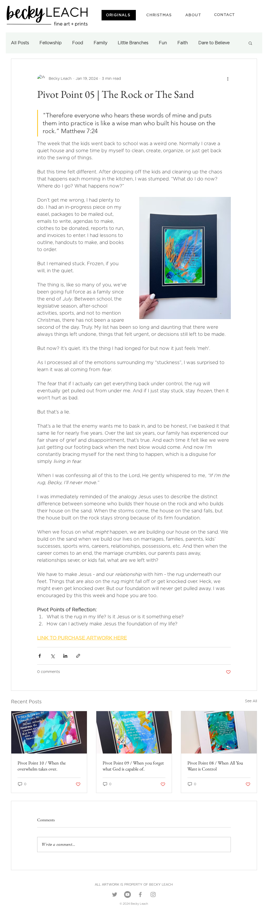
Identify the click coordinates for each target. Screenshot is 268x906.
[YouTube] (127, 894)
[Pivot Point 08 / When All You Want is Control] (219, 732)
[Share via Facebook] (39, 655)
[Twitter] (114, 894)
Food (77, 43)
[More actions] (228, 79)
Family (100, 43)
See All (251, 701)
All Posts (20, 43)
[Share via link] (78, 655)
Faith (182, 43)
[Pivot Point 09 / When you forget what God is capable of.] (134, 732)
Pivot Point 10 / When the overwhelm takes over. (42, 766)
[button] (250, 43)
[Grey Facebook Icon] (140, 894)
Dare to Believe (214, 43)
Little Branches (133, 43)
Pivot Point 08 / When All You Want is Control (215, 766)
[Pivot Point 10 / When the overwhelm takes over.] (49, 732)
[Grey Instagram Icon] (153, 894)
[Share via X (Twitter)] (52, 655)
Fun (163, 43)
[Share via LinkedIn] (65, 655)
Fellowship (51, 43)
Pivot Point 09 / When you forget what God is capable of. (133, 766)
